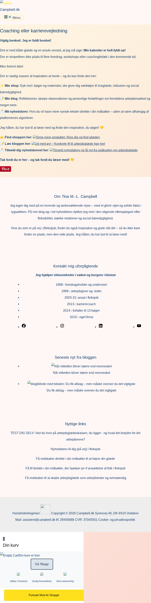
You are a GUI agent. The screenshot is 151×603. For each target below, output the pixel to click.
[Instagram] (62, 327)
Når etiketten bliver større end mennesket (81, 372)
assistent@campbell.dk (39, 519)
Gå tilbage (42, 564)
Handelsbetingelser (26, 513)
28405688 (67, 519)
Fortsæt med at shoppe (44, 595)
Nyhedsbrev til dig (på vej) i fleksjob (75, 449)
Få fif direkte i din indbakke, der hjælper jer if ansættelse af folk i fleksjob (75, 468)
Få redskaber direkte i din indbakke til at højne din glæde (75, 458)
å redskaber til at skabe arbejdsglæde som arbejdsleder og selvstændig (76, 478)
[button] (66, 137)
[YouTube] (139, 327)
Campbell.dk (10, 9)
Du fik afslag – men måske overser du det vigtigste (81, 390)
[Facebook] (23, 327)
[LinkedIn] (100, 327)
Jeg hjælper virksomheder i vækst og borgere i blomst (75, 275)
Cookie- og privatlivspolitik (117, 519)
